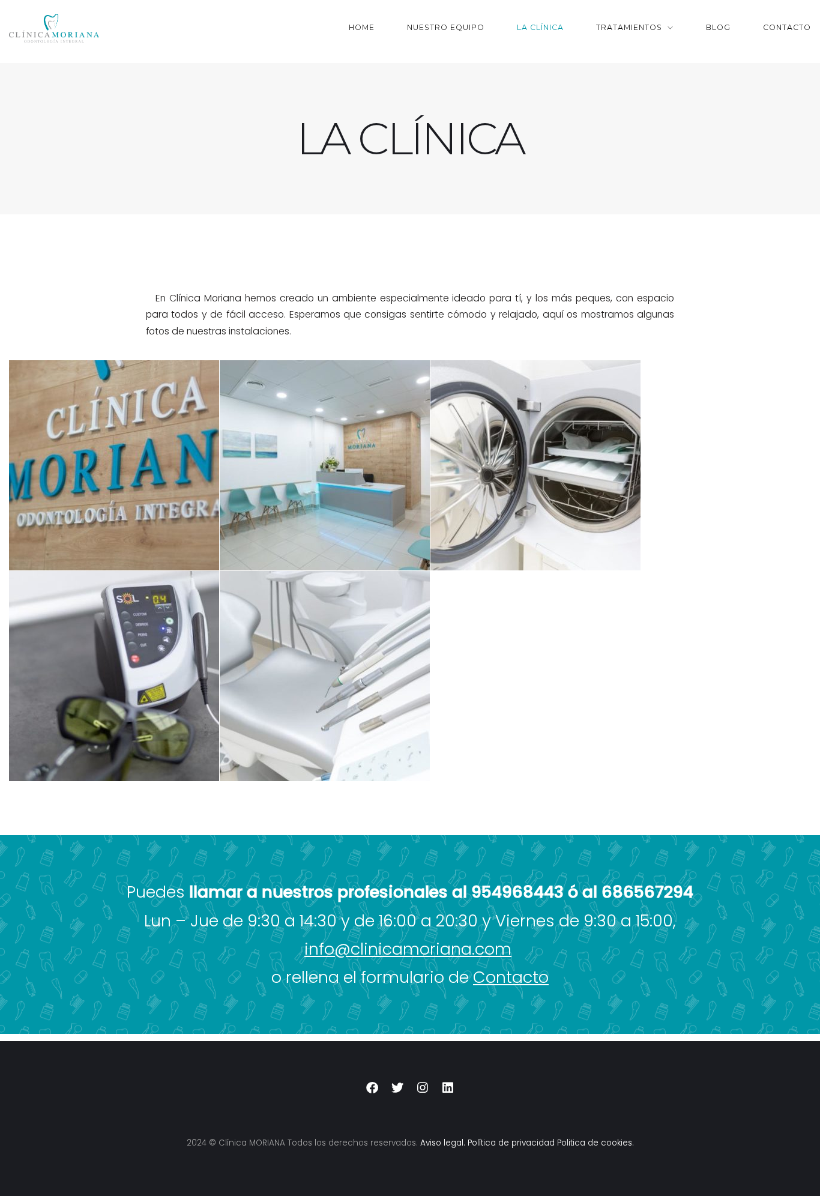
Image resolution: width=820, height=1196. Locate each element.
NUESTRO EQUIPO (445, 27)
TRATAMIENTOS (629, 27)
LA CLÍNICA (540, 27)
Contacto (511, 977)
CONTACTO (787, 27)
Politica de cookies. (595, 1143)
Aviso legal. (442, 1143)
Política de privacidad (511, 1143)
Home (362, 27)
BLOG (718, 27)
